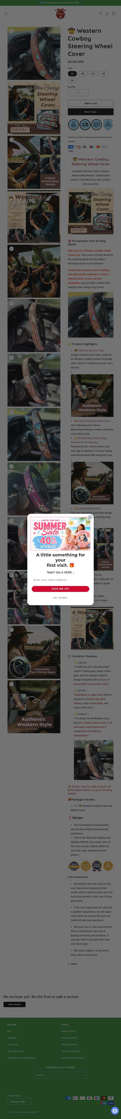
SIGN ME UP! (61, 589)
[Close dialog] (90, 517)
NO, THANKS (61, 598)
